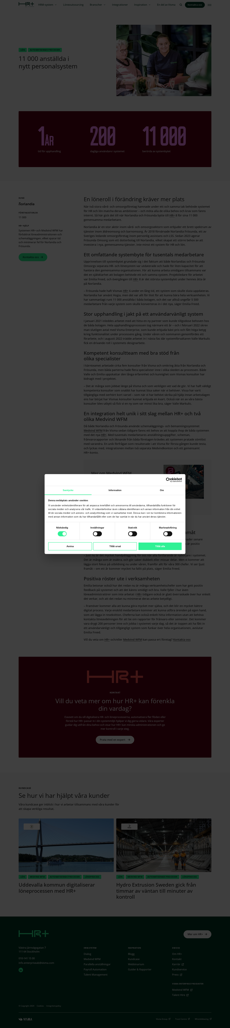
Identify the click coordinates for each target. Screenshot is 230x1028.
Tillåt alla (160, 546)
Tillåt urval (115, 546)
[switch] (97, 533)
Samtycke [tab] (68, 490)
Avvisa (70, 546)
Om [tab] (162, 490)
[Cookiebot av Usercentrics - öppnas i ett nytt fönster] (168, 480)
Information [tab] (115, 490)
